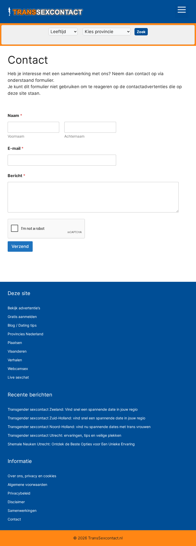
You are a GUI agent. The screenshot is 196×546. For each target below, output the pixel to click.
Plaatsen (15, 342)
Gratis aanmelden (22, 316)
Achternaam (74, 136)
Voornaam (16, 136)
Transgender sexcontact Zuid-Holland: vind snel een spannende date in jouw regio (76, 418)
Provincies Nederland (25, 334)
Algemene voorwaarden (27, 484)
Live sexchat (18, 377)
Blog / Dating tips (22, 325)
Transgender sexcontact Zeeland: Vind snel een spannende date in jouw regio (73, 409)
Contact (14, 519)
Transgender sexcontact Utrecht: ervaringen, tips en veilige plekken (64, 435)
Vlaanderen (17, 351)
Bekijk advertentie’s (24, 308)
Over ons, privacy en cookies (32, 476)
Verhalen (15, 360)
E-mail (15, 148)
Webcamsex (18, 368)
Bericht (16, 175)
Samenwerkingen (22, 510)
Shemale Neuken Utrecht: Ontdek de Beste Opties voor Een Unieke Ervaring (71, 444)
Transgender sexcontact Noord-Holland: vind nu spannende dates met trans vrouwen (79, 426)
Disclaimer (16, 502)
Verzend (20, 246)
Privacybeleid (19, 493)
